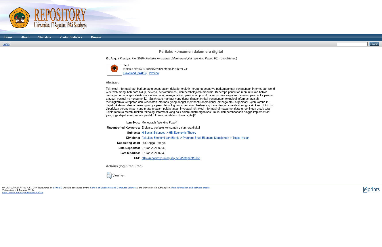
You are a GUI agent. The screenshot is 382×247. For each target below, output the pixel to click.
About (25, 37)
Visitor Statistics (71, 37)
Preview (154, 73)
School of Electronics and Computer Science (113, 187)
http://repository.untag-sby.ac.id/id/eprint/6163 (171, 158)
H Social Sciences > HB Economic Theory (169, 132)
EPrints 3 (57, 187)
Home (8, 37)
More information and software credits (190, 187)
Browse (96, 37)
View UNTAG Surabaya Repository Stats (22, 192)
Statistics (44, 37)
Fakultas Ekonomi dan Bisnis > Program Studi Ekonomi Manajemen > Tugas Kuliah (195, 137)
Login (6, 44)
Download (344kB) (135, 73)
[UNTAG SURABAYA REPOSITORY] (46, 33)
